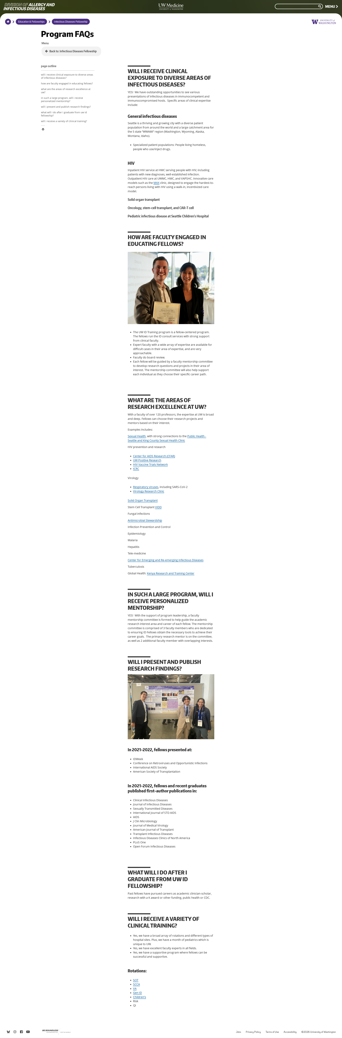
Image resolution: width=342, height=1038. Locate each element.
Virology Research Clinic (148, 491)
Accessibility (291, 1030)
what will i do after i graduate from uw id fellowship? (64, 114)
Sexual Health (137, 436)
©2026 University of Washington (318, 1032)
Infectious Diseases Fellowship (70, 22)
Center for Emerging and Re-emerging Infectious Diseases (165, 560)
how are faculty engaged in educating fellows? (67, 83)
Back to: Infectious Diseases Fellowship (73, 51)
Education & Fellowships (31, 22)
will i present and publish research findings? (66, 106)
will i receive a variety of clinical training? (64, 121)
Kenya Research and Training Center (170, 573)
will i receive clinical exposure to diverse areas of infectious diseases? (67, 76)
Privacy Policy (254, 1030)
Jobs (239, 1030)
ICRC (136, 468)
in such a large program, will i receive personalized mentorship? (62, 99)
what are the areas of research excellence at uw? (65, 90)
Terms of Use (273, 1030)
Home (7, 23)
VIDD (158, 507)
